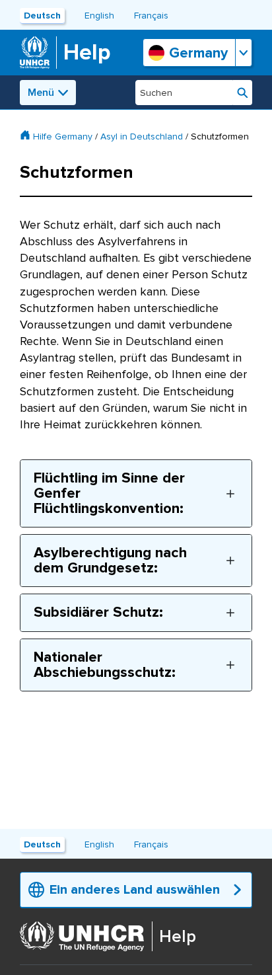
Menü (41, 92)
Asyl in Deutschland (141, 136)
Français (151, 15)
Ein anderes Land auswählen (135, 890)
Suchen (242, 92)
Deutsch (42, 15)
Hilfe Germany (62, 136)
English (99, 15)
